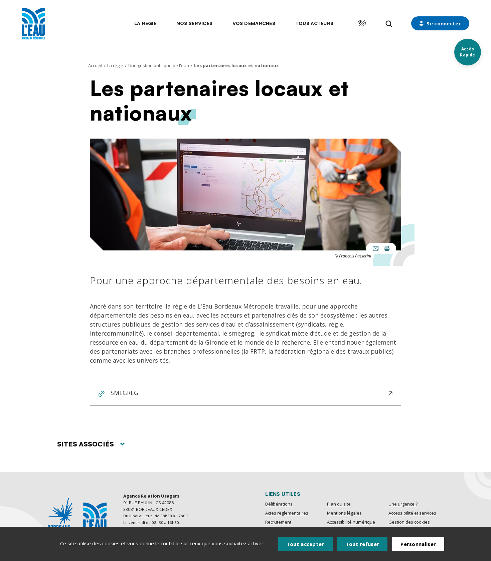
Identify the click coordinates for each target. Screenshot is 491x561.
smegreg (241, 333)
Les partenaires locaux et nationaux (236, 65)
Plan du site (339, 504)
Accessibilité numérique (351, 522)
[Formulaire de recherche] (389, 24)
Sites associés (85, 444)
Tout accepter (305, 544)
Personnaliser (418, 544)
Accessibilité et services (412, 513)
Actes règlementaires (286, 513)
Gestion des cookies (409, 522)
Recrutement (278, 522)
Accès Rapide (467, 52)
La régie (115, 65)
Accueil (95, 65)
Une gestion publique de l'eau (158, 65)
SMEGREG (124, 393)
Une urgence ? (403, 504)
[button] (145, 23)
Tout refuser (362, 544)
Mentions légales (344, 513)
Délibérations (279, 504)
